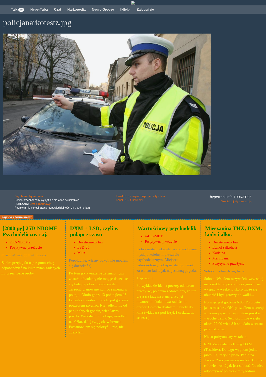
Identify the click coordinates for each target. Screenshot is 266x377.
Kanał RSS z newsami (129, 200)
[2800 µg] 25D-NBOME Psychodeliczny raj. (29, 231)
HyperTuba (39, 9)
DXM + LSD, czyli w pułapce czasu (94, 231)
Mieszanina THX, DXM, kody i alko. (233, 231)
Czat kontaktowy (40, 203)
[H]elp (125, 9)
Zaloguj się (145, 9)
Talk (17, 9)
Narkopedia (76, 9)
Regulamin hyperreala (29, 196)
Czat (57, 9)
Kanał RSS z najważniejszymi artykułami (140, 196)
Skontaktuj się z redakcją (236, 201)
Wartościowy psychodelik (167, 228)
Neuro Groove (103, 9)
